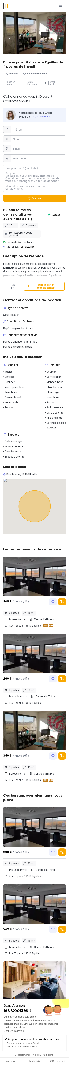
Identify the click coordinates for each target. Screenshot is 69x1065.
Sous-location (11, 314)
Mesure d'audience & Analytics (22, 1046)
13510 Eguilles (27, 247)
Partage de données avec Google (23, 1043)
